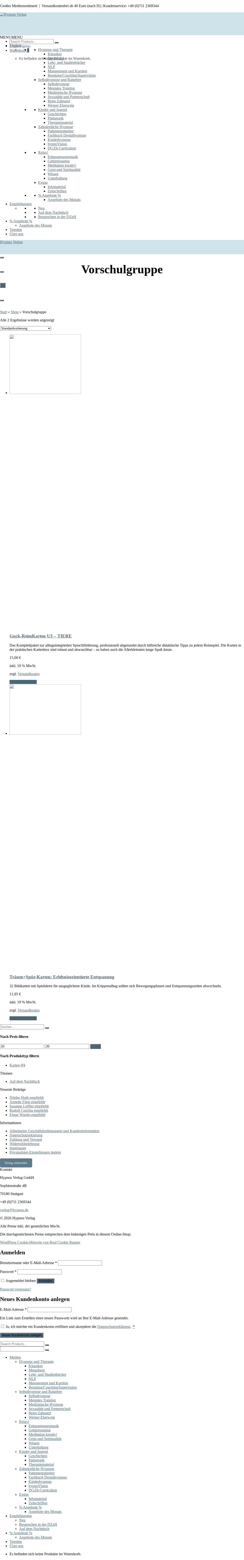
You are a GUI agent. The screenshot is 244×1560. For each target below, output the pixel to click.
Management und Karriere (67, 71)
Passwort (8, 1272)
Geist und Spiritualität (64, 170)
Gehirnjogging (59, 161)
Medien (15, 45)
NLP (51, 67)
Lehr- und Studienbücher (66, 62)
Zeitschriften (57, 191)
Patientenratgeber (61, 131)
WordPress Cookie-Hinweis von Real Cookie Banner (40, 1242)
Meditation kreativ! (62, 165)
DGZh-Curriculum (62, 148)
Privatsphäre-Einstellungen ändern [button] (35, 1152)
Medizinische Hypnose (65, 92)
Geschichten (57, 114)
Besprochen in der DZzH (57, 217)
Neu (41, 208)
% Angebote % (49, 195)
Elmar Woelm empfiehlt (27, 1115)
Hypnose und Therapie (55, 50)
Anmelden (45, 1281)
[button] (11, 37)
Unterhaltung (57, 178)
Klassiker (55, 54)
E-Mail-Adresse (13, 1309)
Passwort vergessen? (15, 1289)
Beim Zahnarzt (59, 101)
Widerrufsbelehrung (24, 1144)
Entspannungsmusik (63, 157)
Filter (95, 1046)
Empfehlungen (21, 204)
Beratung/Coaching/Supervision (72, 75)
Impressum (18, 1148)
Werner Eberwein (61, 105)
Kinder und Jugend (52, 110)
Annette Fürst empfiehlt (27, 1102)
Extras (43, 182)
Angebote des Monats (64, 200)
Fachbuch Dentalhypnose (67, 135)
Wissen (53, 174)
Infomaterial (57, 187)
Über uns (16, 234)
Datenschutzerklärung (26, 1135)
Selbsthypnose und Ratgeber (59, 80)
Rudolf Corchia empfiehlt (29, 1110)
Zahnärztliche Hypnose (55, 127)
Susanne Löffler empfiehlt (29, 1106)
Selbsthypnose (58, 84)
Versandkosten (29, 674)
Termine (16, 230)
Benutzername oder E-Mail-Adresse (28, 1263)
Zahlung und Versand (26, 1139)
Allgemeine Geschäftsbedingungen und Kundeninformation (54, 1131)
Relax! (43, 152)
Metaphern (56, 58)
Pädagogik (56, 118)
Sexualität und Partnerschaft (69, 97)
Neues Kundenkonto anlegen (21, 1335)
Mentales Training (61, 88)
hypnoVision (57, 144)
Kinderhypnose (59, 140)
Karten (15, 1065)
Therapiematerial (60, 122)
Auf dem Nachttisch (53, 212)
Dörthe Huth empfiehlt (27, 1098)
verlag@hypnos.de (14, 1210)
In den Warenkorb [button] (23, 682)
